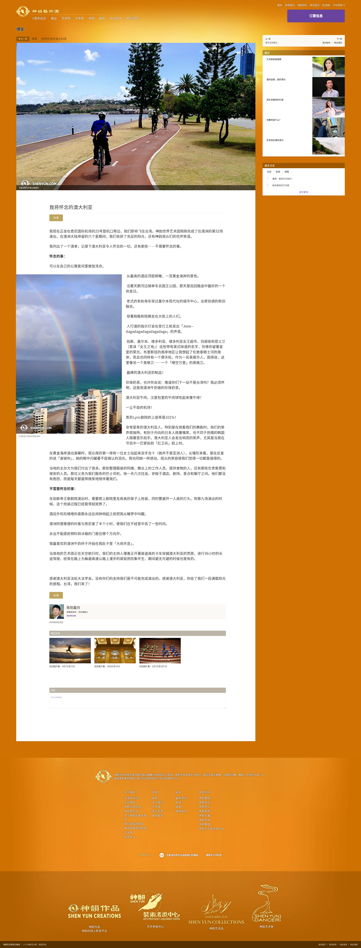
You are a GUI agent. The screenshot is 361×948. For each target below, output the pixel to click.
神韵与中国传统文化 (211, 828)
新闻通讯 (290, 5)
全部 (269, 171)
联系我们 (315, 5)
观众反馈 (116, 18)
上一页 (23, 38)
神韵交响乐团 (132, 806)
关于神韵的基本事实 (135, 817)
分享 (56, 218)
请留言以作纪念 (214, 855)
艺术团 (65, 18)
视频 (91, 18)
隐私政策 (343, 944)
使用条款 (332, 944)
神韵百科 (302, 5)
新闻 (278, 171)
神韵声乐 (204, 806)
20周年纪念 (39, 18)
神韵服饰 (204, 811)
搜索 (327, 5)
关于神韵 (129, 792)
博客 (34, 39)
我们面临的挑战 (134, 823)
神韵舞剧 (204, 824)
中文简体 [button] (338, 5)
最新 (102, 18)
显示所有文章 (71, 616)
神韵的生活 (131, 811)
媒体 (279, 5)
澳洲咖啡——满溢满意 (332, 42)
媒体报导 (157, 815)
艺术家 (79, 18)
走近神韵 (129, 802)
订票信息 (316, 15)
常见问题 (132, 18)
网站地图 (354, 944)
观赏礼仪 (129, 837)
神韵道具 (204, 820)
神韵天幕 (204, 815)
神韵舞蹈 (204, 798)
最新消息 (181, 798)
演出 (54, 18)
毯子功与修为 (271, 42)
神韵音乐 (204, 802)
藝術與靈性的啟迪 (135, 828)
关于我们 (157, 802)
